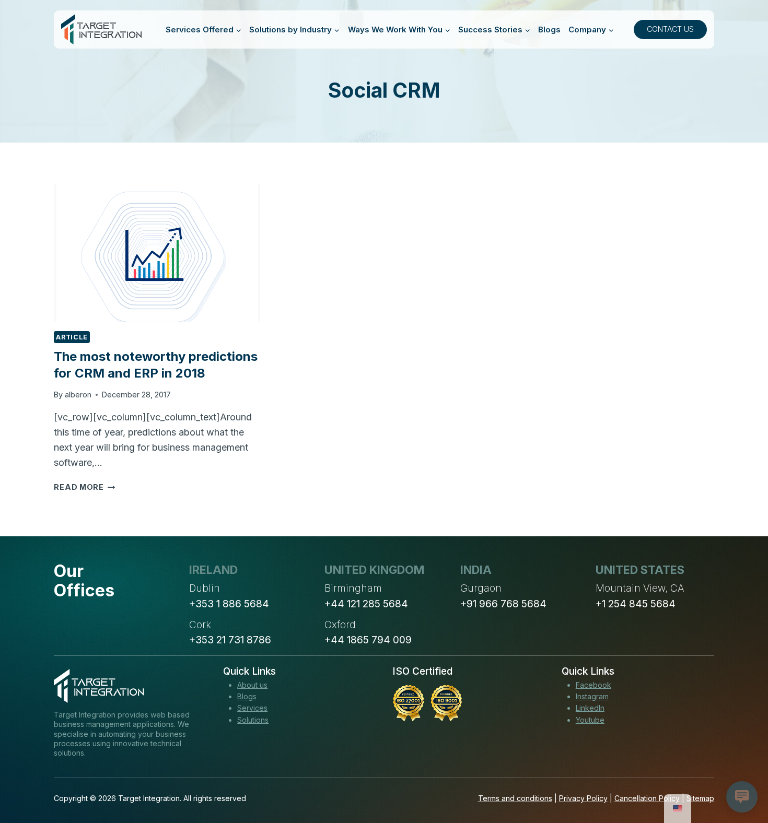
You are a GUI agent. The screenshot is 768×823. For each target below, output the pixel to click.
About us (252, 684)
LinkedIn (590, 707)
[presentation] (157, 253)
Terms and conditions (515, 798)
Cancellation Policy (647, 798)
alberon (78, 394)
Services (252, 707)
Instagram (592, 696)
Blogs (549, 29)
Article (71, 337)
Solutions (253, 719)
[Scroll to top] (741, 776)
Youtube (590, 719)
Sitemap (700, 798)
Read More (84, 487)
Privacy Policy (583, 798)
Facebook (593, 684)
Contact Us (670, 29)
